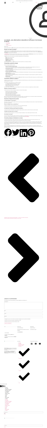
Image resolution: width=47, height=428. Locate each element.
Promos (6, 394)
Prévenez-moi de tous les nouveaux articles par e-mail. (12, 321)
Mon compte (7, 397)
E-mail (5, 313)
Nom (5, 310)
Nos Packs (6, 392)
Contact (6, 398)
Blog (6, 396)
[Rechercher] (5, 413)
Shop (6, 395)
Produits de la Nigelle (8, 389)
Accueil (6, 387)
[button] (8, 133)
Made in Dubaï (7, 393)
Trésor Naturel (27, 116)
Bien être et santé (7, 390)
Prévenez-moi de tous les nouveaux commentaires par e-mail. (13, 320)
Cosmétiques (7, 391)
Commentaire (6, 301)
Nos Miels (6, 388)
